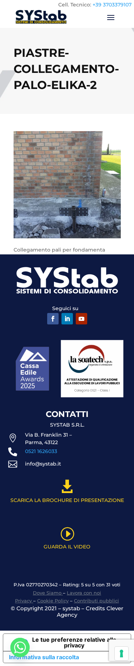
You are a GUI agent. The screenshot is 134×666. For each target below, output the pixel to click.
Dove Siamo (48, 593)
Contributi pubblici (96, 600)
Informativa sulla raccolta (44, 657)
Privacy (24, 600)
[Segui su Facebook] (53, 318)
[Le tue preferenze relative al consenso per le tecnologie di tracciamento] (121, 653)
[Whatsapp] (20, 647)
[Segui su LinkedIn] (67, 318)
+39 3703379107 (112, 4)
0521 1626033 (41, 451)
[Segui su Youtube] (81, 318)
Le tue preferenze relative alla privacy (74, 642)
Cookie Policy (53, 600)
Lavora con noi (84, 593)
